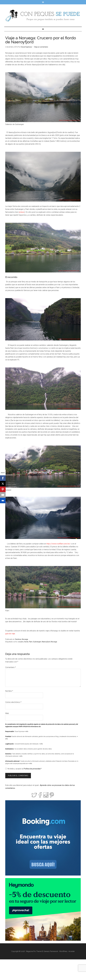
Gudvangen (37, 642)
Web (7, 713)
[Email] (3, 495)
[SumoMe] (3, 500)
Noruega (25, 639)
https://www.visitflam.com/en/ (58, 544)
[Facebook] (3, 478)
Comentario (10, 667)
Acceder (72, 951)
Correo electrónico (13, 702)
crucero (21, 642)
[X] (3, 483)
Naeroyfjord (46, 642)
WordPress (63, 951)
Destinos (18, 639)
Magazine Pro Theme (33, 951)
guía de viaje (10, 634)
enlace (21, 212)
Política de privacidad (32, 769)
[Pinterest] (3, 489)
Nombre (9, 691)
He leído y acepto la (25, 769)
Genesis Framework (51, 951)
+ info (26, 731)
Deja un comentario (41, 47)
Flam (30, 642)
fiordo (26, 642)
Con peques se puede (43, 15)
